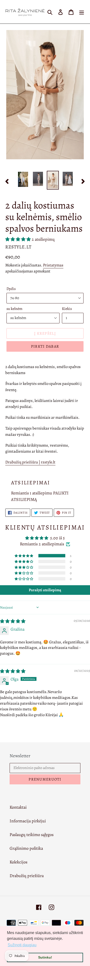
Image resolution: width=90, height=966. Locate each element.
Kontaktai (18, 807)
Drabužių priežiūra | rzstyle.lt (30, 462)
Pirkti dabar (45, 346)
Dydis (11, 288)
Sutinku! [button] (45, 957)
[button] (18, 239)
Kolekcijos (18, 862)
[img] (12, 621)
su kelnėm (14, 308)
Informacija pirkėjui (28, 821)
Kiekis (67, 308)
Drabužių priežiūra (27, 876)
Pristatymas (53, 265)
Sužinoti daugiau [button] (22, 945)
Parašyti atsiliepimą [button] (45, 590)
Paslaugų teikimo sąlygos (32, 834)
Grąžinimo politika (26, 848)
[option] (23, 179)
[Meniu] (81, 11)
